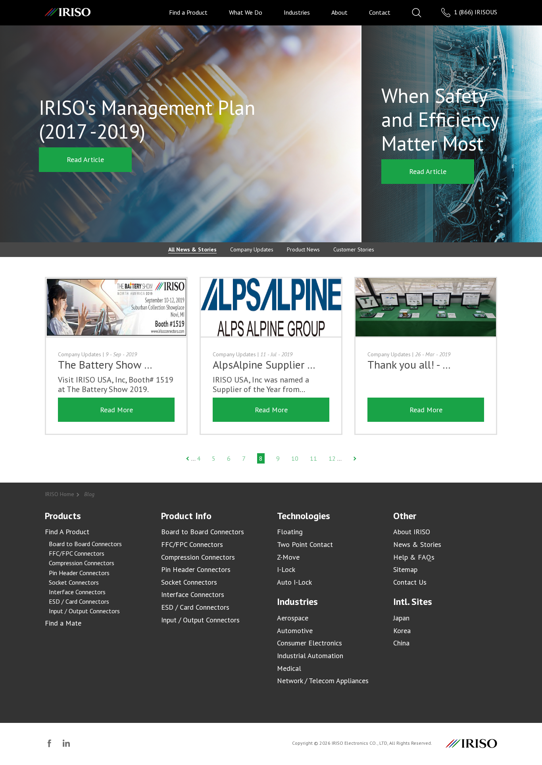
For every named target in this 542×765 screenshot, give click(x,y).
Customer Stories (353, 249)
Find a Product (188, 12)
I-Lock (286, 569)
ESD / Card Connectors (79, 601)
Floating (290, 531)
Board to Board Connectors (85, 544)
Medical (289, 668)
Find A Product (67, 531)
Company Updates (251, 249)
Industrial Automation (310, 655)
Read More (116, 409)
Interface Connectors (77, 592)
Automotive (295, 630)
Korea (402, 630)
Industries (297, 12)
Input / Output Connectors (84, 611)
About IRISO (411, 531)
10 (294, 458)
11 (313, 458)
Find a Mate (63, 623)
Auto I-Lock (294, 582)
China (401, 642)
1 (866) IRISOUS (474, 12)
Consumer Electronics (309, 642)
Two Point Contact (305, 544)
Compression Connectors (81, 563)
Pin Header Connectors (79, 573)
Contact (379, 12)
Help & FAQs (413, 557)
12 (332, 458)
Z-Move (288, 557)
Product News (303, 249)
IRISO (67, 12)
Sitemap (405, 569)
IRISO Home (59, 494)
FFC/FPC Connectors (76, 553)
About (339, 12)
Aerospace (292, 617)
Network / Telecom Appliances (323, 680)
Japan (401, 617)
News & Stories (417, 544)
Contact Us (410, 582)
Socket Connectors (74, 582)
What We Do (245, 12)
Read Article (85, 159)
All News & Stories (192, 249)
